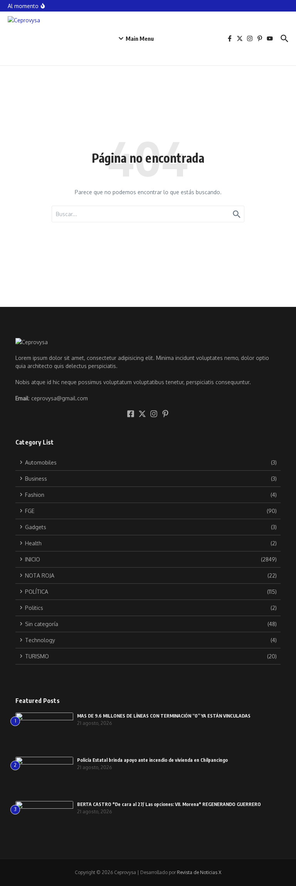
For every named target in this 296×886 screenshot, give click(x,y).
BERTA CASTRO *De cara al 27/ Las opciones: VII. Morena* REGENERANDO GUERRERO (169, 804)
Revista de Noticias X (199, 872)
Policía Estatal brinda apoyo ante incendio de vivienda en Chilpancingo (152, 760)
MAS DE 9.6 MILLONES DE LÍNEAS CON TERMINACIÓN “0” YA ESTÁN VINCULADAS (164, 716)
